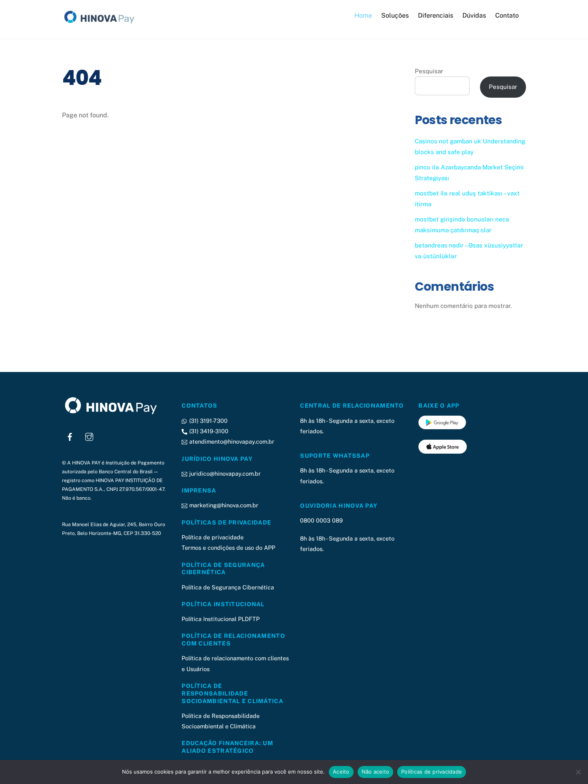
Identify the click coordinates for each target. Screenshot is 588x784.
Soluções (395, 15)
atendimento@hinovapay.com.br (231, 441)
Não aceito (376, 771)
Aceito (341, 771)
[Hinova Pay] (102, 23)
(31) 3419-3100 (208, 431)
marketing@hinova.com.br (223, 505)
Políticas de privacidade (431, 771)
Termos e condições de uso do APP (228, 547)
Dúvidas (474, 15)
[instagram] (89, 435)
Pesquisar (429, 71)
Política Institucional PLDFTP (221, 618)
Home (363, 15)
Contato (507, 15)
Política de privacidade (213, 537)
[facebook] (70, 435)
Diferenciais (435, 15)
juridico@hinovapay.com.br (224, 473)
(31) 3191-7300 (207, 420)
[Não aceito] (578, 772)
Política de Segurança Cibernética (228, 587)
